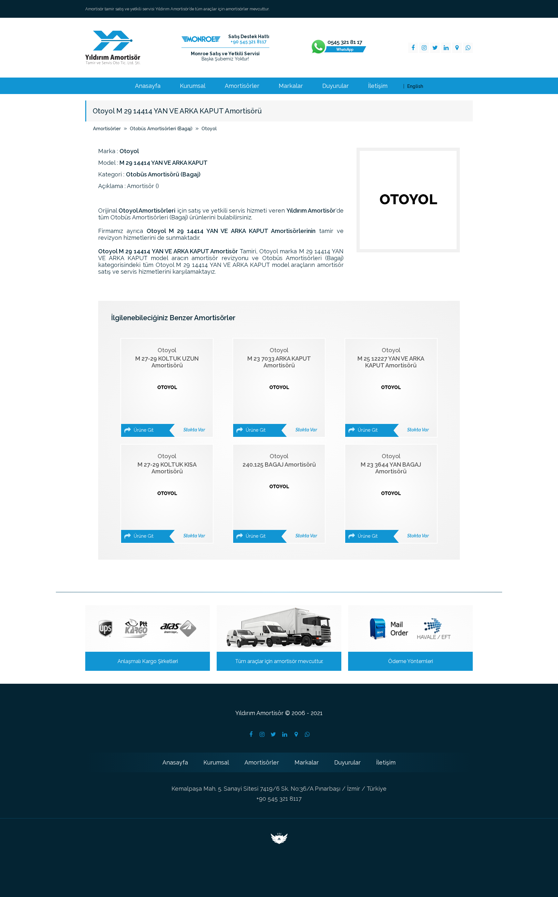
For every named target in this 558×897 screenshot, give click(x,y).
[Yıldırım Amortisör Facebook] (413, 48)
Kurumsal (192, 86)
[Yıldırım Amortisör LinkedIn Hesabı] (285, 734)
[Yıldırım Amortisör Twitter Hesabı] (273, 734)
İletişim (378, 86)
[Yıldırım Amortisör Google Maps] (457, 48)
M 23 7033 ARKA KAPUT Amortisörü (280, 390)
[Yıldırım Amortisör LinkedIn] (446, 48)
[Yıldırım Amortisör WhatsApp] (468, 48)
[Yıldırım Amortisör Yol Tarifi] (296, 734)
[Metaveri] (279, 842)
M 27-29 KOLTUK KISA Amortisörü (168, 496)
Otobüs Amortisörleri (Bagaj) (161, 128)
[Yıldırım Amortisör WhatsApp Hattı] (338, 47)
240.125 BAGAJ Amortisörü (280, 496)
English (415, 86)
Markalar (291, 86)
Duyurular (335, 86)
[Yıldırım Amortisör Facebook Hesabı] (251, 734)
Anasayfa (147, 86)
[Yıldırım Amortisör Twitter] (435, 48)
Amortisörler (242, 86)
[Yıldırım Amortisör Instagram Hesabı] (262, 734)
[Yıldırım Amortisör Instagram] (424, 48)
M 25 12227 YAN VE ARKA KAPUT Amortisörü (392, 390)
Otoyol (209, 128)
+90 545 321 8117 (279, 798)
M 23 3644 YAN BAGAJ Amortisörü (392, 496)
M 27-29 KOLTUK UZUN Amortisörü (168, 390)
